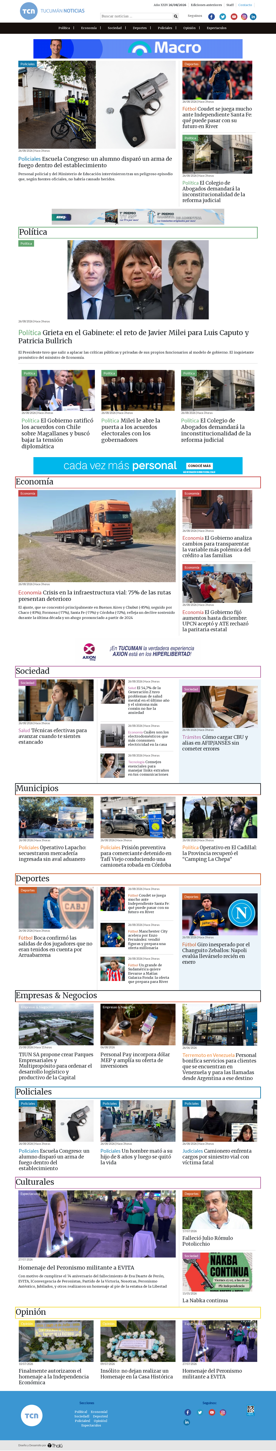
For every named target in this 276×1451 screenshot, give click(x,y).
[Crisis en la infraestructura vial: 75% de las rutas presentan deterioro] (97, 536)
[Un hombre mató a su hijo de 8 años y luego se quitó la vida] (137, 1121)
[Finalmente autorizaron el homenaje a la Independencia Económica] (56, 1341)
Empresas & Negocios (37, 1007)
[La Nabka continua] (217, 1272)
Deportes (140, 28)
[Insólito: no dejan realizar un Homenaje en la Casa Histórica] (137, 1341)
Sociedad (115, 28)
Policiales (165, 28)
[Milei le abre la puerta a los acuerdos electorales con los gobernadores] (138, 390)
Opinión (189, 28)
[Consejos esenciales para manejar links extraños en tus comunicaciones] (112, 765)
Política (64, 28)
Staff (230, 5)
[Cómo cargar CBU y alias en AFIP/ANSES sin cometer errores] (220, 707)
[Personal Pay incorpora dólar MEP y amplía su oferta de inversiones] (137, 1025)
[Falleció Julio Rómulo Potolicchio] (217, 1209)
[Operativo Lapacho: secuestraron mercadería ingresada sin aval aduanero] (56, 817)
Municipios (29, 800)
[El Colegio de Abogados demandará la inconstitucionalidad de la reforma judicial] (217, 154)
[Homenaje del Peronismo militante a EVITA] (97, 1224)
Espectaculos (216, 28)
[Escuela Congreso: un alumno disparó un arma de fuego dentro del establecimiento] (97, 105)
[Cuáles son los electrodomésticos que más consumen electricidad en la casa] (112, 736)
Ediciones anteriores (206, 5)
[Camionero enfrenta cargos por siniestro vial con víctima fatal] (219, 1121)
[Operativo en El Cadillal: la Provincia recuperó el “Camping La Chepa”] (219, 817)
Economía (89, 28)
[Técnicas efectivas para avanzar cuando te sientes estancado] (56, 700)
